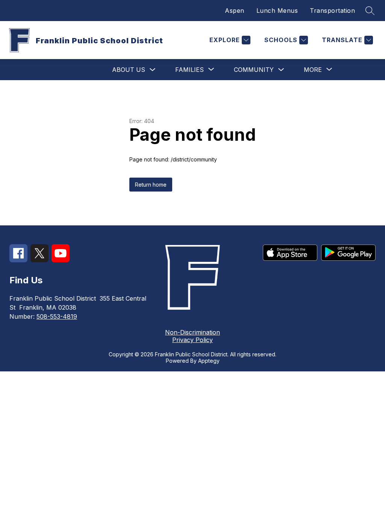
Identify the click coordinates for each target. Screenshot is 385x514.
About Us (128, 69)
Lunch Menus (277, 10)
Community (254, 69)
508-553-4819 (56, 316)
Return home (151, 184)
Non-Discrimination (192, 332)
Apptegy (209, 360)
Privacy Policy (192, 340)
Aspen (234, 10)
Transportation (332, 10)
